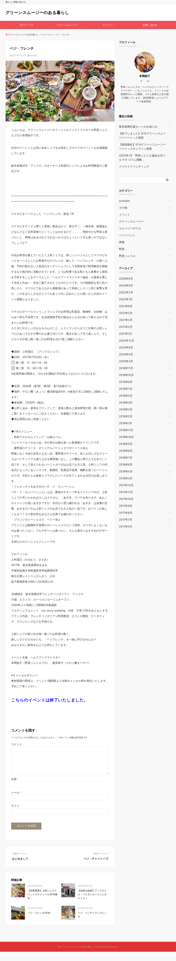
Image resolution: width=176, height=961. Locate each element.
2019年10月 (126, 375)
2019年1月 (125, 423)
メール (16, 792)
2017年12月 (126, 485)
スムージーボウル (130, 228)
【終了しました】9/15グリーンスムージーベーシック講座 (142, 135)
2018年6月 (126, 464)
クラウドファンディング (134, 166)
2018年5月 (126, 471)
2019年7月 (125, 388)
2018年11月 (126, 430)
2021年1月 (125, 333)
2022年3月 (126, 292)
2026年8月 (126, 278)
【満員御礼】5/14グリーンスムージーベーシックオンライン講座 (142, 146)
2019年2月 (126, 416)
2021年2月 (126, 326)
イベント (107, 24)
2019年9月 (126, 382)
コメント (16, 744)
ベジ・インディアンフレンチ (92, 914)
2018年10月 (126, 437)
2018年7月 (125, 457)
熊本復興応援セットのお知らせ (138, 126)
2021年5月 (126, 313)
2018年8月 (126, 450)
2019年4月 (126, 402)
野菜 (121, 249)
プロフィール (26, 24)
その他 (123, 207)
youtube (124, 200)
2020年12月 (126, 340)
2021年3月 (126, 320)
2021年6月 (126, 306)
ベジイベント (127, 235)
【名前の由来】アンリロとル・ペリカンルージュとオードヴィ (92, 894)
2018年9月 (126, 444)
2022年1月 (126, 299)
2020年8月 (126, 347)
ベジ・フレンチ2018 (39, 912)
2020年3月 (126, 361)
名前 (15, 779)
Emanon (113, 947)
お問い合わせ (150, 24)
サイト (15, 805)
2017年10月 (126, 499)
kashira (33, 55)
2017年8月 (125, 512)
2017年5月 (125, 526)
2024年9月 (126, 285)
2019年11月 (126, 368)
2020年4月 (126, 354)
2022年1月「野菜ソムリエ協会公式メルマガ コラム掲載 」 (142, 157)
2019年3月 (126, 409)
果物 (121, 242)
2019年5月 (126, 395)
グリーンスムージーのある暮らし (37, 12)
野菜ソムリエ (127, 256)
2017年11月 (126, 492)
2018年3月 (126, 478)
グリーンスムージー (67, 24)
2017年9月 (125, 506)
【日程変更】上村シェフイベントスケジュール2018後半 (42, 894)
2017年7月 (125, 519)
